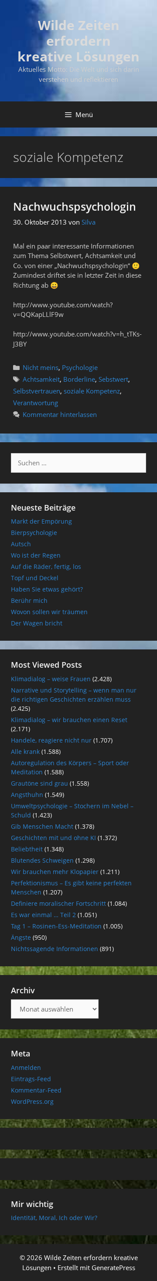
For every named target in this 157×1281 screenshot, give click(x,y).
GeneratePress (113, 1267)
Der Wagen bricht (36, 623)
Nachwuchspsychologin (74, 206)
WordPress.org (32, 1101)
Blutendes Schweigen (42, 860)
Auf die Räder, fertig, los (46, 566)
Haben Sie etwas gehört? (47, 589)
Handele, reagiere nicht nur (51, 740)
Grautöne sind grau (39, 783)
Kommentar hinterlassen (60, 414)
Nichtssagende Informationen (54, 949)
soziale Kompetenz (92, 391)
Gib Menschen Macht (42, 826)
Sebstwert (113, 379)
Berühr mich (29, 600)
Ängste (21, 937)
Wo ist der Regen (36, 555)
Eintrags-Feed (31, 1079)
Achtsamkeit (41, 379)
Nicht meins (40, 367)
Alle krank (25, 751)
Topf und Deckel (34, 578)
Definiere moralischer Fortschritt (58, 903)
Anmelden (26, 1067)
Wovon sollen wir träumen (49, 612)
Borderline (79, 379)
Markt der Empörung (41, 521)
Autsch (21, 544)
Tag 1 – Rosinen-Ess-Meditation (56, 926)
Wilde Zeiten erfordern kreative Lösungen (78, 40)
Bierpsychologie (34, 532)
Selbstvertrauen (36, 391)
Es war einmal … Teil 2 (43, 915)
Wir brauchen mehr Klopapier (55, 871)
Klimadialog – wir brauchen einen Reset (69, 720)
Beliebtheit (27, 849)
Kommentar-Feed (36, 1090)
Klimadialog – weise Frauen (51, 679)
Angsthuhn (27, 794)
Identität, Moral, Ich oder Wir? (54, 1218)
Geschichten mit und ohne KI (53, 838)
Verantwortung (35, 402)
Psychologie (80, 367)
